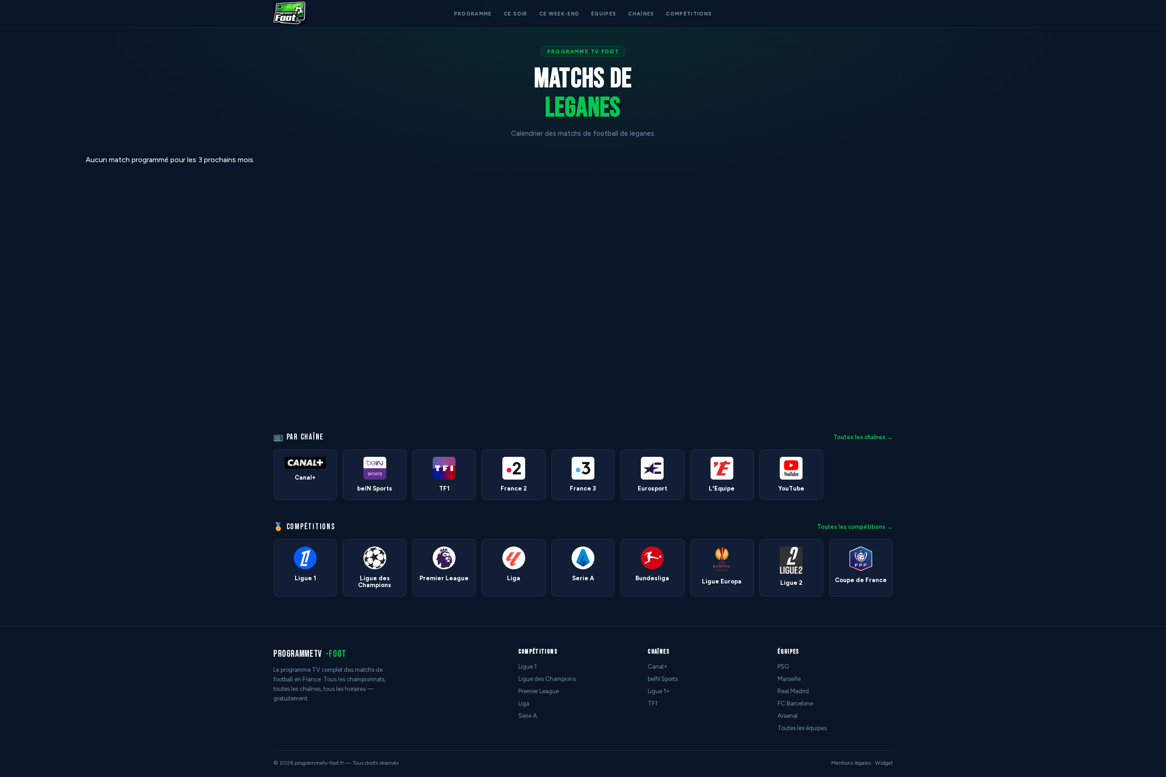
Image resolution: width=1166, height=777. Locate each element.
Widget (884, 763)
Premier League (538, 691)
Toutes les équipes (802, 728)
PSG (783, 666)
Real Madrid (793, 691)
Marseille (789, 678)
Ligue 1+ (659, 691)
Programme (473, 14)
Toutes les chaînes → (863, 437)
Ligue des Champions (547, 678)
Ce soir (515, 14)
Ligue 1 (527, 666)
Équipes (603, 14)
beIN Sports (663, 678)
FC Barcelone (795, 703)
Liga (523, 703)
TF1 (652, 703)
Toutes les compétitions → (855, 526)
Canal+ (658, 666)
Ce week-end (559, 14)
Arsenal (787, 715)
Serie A (527, 715)
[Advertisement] (38, 292)
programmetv (309, 653)
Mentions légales (851, 763)
